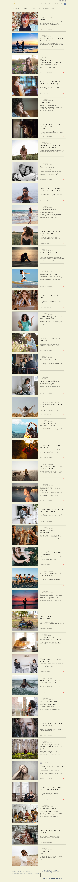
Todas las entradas (16, 8)
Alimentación (46, 8)
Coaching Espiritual (26, 8)
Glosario (34, 8)
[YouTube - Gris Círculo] (65, 0)
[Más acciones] (63, 14)
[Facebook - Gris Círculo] (59, 0)
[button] (65, 4)
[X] (62, 0)
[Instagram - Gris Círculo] (60, 0)
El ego (40, 8)
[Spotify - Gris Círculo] (63, 0)
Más (52, 8)
